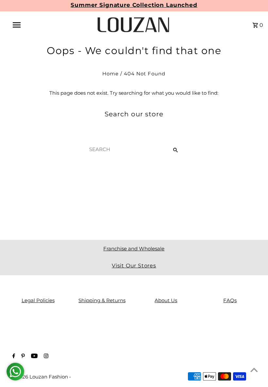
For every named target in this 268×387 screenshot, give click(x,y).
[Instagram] (45, 356)
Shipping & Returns (102, 300)
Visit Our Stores (134, 265)
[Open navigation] (30, 25)
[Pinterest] (22, 356)
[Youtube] (33, 356)
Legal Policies (38, 300)
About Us (166, 300)
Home (110, 73)
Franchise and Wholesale (133, 248)
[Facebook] (13, 356)
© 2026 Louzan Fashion (40, 377)
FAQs (230, 300)
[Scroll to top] (254, 369)
